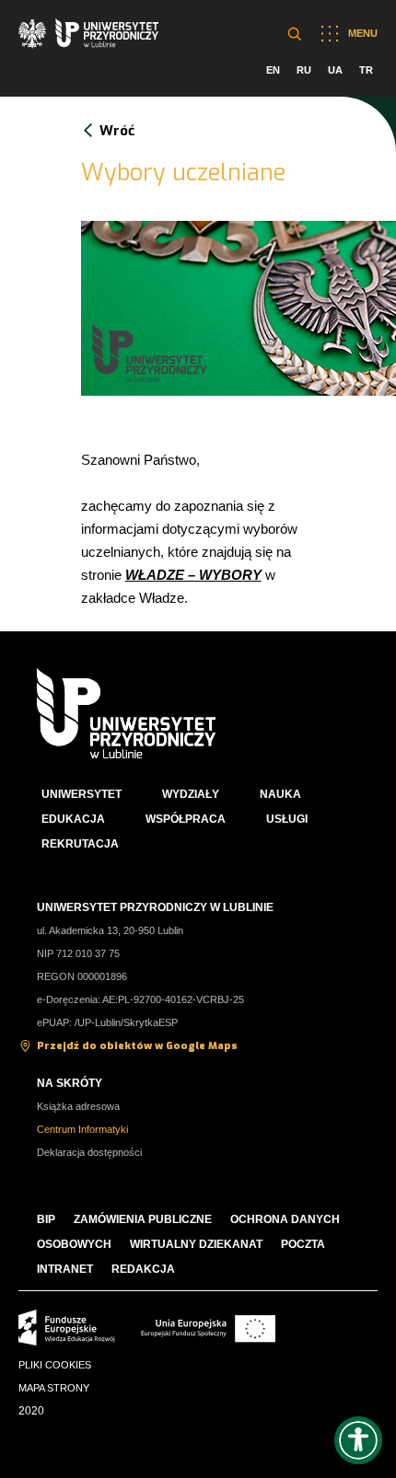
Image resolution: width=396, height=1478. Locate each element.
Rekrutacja (80, 843)
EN (273, 69)
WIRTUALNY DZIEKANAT (196, 1244)
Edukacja (73, 819)
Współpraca (186, 819)
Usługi (287, 819)
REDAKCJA (143, 1269)
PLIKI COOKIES (54, 1364)
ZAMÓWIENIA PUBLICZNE (143, 1219)
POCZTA (303, 1244)
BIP (46, 1219)
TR (366, 69)
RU (304, 69)
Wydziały (190, 794)
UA (335, 69)
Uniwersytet (81, 794)
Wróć (116, 130)
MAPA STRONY (53, 1387)
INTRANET (65, 1269)
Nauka (280, 794)
